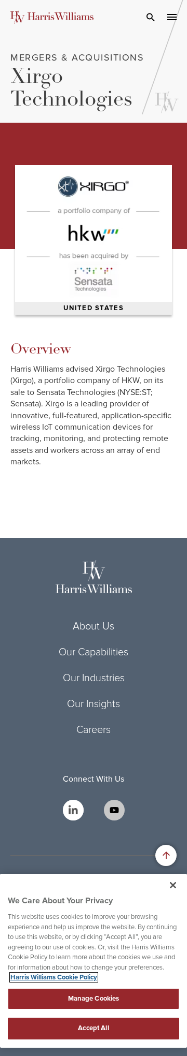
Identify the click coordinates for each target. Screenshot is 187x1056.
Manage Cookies (93, 998)
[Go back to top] (166, 855)
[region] (93, 961)
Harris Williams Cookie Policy (53, 977)
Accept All (93, 1028)
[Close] (173, 885)
